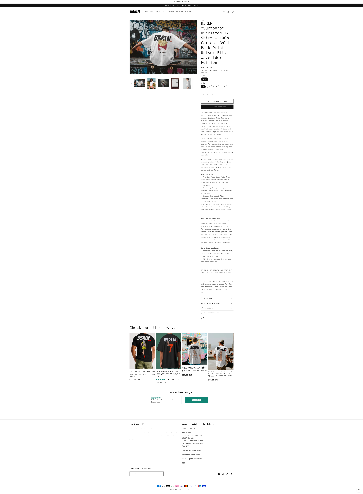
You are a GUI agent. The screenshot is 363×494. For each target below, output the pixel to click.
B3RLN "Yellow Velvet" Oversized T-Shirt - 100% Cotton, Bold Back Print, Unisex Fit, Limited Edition (142, 374)
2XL (224, 86)
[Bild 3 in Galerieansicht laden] (163, 83)
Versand (212, 70)
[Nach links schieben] (132, 83)
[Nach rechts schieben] (195, 83)
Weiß (204, 79)
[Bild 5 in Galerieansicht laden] (187, 83)
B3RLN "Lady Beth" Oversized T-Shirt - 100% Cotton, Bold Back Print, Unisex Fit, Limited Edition (168, 374)
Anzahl (203, 91)
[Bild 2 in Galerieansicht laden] (151, 83)
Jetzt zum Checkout (217, 107)
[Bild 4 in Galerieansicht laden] (175, 83)
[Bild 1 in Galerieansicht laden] (139, 83)
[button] (224, 12)
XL (216, 86)
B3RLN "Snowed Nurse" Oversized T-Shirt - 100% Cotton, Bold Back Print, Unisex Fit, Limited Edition (194, 369)
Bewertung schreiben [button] (196, 400)
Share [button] (205, 318)
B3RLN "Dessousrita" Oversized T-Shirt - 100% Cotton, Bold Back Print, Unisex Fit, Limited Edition (220, 374)
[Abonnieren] (161, 474)
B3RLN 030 (178, 489)
